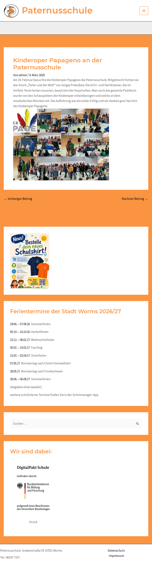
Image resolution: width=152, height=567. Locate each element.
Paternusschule (57, 10)
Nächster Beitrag (135, 198)
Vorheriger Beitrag (18, 198)
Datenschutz (116, 550)
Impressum (116, 556)
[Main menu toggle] (144, 10)
